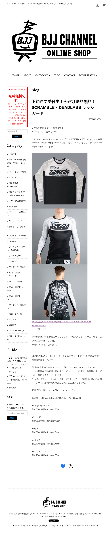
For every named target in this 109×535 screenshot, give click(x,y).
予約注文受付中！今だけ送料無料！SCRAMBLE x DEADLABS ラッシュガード (65, 107)
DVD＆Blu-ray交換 (16, 331)
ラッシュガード (15, 221)
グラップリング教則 (17, 172)
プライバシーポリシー (18, 376)
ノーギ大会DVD (15, 256)
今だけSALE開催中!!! (17, 201)
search (17, 136)
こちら (43, 329)
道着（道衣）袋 (15, 314)
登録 (12, 418)
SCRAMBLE (14, 241)
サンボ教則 (13, 177)
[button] (42, 75)
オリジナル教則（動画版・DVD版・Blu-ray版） (16, 163)
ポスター (12, 319)
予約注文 (12, 154)
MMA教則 (13, 206)
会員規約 (12, 388)
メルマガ (12, 261)
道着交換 (12, 325)
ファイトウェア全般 (17, 235)
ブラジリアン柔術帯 (17, 267)
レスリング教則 (15, 281)
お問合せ (12, 372)
